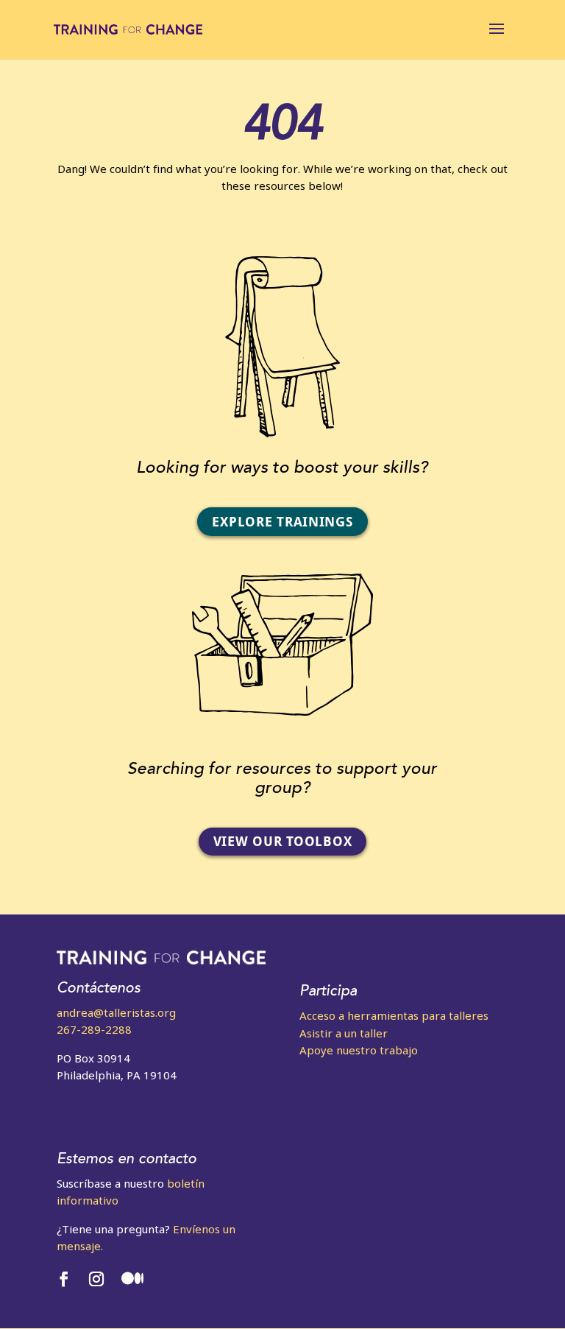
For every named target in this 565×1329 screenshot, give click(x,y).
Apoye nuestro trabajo (358, 1050)
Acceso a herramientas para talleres (393, 1015)
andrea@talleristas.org (116, 1012)
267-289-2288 (94, 1029)
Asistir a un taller (343, 1033)
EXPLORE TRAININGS (282, 521)
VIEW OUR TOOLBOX (282, 841)
